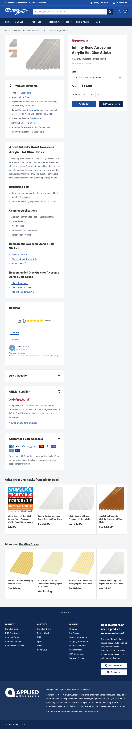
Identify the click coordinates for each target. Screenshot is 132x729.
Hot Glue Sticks (29, 31)
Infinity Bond (24, 97)
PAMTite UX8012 (19, 254)
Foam (46, 110)
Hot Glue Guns (11, 629)
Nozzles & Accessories (58, 22)
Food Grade (35, 118)
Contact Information (78, 637)
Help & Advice (82, 22)
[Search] (110, 11)
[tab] (14, 333)
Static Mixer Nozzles (14, 645)
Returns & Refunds (77, 645)
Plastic (21, 114)
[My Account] (119, 11)
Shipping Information (78, 641)
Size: (88, 72)
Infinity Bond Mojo (19, 283)
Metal (49, 114)
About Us (73, 629)
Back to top (66, 613)
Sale (98, 22)
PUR (39, 637)
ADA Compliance (76, 654)
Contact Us (122, 3)
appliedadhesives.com (87, 711)
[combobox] (70, 11)
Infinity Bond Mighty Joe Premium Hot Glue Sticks (79, 517)
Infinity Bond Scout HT (21, 287)
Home (8, 22)
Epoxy (40, 641)
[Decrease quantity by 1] (84, 94)
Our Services (74, 633)
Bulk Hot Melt (43, 633)
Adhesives (36, 22)
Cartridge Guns (12, 637)
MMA (39, 645)
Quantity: (76, 94)
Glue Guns (19, 22)
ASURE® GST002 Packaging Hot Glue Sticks (20, 582)
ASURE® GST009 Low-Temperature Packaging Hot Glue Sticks (50, 584)
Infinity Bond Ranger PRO (22, 292)
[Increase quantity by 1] (98, 94)
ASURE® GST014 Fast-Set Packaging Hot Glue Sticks (80, 582)
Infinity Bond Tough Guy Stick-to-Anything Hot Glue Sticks (110, 519)
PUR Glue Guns (12, 633)
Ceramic (32, 110)
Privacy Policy (75, 650)
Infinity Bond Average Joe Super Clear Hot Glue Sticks (50, 517)
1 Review (87, 63)
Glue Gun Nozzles (13, 641)
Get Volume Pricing (111, 104)
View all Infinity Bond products (23, 423)
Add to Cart (84, 104)
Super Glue (42, 650)
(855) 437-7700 (98, 2)
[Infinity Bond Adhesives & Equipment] (97, 40)
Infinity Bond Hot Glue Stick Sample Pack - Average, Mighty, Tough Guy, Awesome (20, 519)
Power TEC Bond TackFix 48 (24, 259)
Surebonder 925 (18, 263)
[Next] (127, 509)
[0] (124, 11)
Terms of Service (76, 658)
